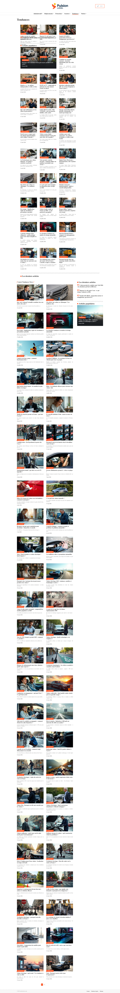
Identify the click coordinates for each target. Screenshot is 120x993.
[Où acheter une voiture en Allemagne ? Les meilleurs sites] (28, 178)
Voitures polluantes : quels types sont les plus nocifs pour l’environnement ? (29, 834)
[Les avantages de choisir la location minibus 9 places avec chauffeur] (59, 907)
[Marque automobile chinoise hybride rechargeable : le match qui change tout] (67, 103)
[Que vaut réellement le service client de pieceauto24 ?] (28, 103)
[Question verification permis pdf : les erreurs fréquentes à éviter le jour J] (67, 79)
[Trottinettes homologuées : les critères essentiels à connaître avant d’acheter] (59, 655)
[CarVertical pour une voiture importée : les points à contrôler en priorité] (28, 153)
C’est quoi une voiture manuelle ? (55, 498)
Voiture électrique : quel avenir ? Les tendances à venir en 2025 (30, 974)
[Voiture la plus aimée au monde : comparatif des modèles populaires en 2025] (30, 599)
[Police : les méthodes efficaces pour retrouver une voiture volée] (59, 376)
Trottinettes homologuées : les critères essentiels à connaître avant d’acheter (59, 666)
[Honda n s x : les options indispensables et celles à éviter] (28, 79)
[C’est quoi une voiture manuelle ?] (59, 489)
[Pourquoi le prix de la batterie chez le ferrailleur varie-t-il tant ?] (59, 432)
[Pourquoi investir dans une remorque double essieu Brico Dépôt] (67, 253)
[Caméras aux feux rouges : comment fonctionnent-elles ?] (30, 348)
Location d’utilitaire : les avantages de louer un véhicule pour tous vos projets (59, 359)
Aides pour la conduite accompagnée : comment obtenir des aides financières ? (30, 722)
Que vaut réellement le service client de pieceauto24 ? (28, 110)
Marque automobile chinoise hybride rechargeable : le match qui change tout (67, 111)
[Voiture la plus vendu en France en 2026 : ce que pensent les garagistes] (48, 203)
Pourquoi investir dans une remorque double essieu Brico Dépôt (67, 261)
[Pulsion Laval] (60, 6)
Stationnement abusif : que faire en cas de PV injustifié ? (29, 471)
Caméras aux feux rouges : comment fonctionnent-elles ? (27, 359)
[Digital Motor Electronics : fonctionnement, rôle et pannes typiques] (67, 153)
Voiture (23, 33)
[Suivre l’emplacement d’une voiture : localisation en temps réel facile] (30, 851)
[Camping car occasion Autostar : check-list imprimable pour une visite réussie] (67, 53)
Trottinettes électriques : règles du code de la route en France (29, 778)
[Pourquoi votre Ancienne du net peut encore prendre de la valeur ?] (30, 571)
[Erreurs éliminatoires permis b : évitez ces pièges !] (59, 460)
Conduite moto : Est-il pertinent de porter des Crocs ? (29, 443)
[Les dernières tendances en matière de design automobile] (48, 227)
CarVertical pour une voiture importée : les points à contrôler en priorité (28, 161)
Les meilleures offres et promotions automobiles (59, 554)
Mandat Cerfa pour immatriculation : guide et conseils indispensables (66, 186)
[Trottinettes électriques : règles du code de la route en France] (30, 767)
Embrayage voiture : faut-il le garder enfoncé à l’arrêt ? (58, 750)
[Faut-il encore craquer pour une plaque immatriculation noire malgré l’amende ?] (28, 128)
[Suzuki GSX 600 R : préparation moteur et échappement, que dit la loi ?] (67, 30)
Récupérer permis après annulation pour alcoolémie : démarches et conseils (28, 527)
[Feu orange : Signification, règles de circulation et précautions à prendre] (28, 203)
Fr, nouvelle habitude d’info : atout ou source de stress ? (59, 415)
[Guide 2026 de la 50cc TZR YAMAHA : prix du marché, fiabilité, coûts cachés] (48, 103)
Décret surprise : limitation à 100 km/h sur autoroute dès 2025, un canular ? (57, 722)
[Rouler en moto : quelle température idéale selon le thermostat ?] (59, 767)
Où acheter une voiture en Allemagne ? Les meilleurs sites (27, 186)
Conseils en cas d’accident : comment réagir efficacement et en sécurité (29, 750)
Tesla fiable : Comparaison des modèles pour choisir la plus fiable (29, 946)
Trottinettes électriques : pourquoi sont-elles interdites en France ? (29, 918)
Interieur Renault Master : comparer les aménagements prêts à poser (66, 235)
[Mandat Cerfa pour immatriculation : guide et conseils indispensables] (67, 178)
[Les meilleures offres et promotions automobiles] (59, 544)
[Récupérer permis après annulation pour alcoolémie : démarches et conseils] (30, 516)
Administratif (25, 131)
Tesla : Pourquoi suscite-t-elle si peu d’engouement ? (55, 974)
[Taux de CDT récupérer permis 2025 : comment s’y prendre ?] (30, 627)
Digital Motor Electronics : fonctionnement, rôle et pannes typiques (67, 161)
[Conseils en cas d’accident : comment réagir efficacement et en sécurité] (30, 739)
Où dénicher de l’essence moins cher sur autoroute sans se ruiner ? (28, 261)
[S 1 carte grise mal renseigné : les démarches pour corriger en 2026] (48, 178)
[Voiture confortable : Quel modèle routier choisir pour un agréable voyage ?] (59, 683)
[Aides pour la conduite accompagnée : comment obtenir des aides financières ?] (30, 711)
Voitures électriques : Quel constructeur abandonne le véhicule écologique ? (57, 806)
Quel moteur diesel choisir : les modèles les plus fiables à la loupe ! (29, 387)
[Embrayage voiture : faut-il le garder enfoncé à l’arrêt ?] (59, 739)
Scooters (62, 33)
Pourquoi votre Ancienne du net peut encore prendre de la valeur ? (37, 63)
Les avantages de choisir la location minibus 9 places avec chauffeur (58, 918)
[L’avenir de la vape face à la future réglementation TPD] (59, 599)
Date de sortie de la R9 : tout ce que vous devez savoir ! (58, 946)
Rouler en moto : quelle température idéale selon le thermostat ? (59, 778)
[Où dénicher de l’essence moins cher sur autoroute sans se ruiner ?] (28, 253)
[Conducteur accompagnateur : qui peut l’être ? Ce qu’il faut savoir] (30, 683)
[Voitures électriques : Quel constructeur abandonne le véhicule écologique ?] (59, 795)
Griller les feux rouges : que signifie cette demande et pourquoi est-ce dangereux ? (57, 890)
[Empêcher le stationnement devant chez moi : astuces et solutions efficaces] (30, 879)
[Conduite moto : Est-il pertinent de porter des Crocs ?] (30, 432)
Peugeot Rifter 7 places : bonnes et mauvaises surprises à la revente (67, 210)
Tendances (43, 56)
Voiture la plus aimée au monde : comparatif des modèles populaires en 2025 (30, 610)
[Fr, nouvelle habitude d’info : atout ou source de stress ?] (59, 404)
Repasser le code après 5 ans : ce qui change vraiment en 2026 (39, 34)
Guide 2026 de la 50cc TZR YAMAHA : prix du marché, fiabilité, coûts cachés (47, 111)
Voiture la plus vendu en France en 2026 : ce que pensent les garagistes (46, 210)
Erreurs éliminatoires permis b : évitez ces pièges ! (59, 471)
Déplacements (44, 33)
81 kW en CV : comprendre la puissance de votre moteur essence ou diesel (48, 86)
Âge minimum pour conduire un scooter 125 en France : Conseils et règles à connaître (47, 261)
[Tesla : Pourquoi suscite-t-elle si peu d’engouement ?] (59, 963)
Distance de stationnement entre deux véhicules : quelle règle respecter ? (30, 666)
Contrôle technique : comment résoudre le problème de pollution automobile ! (57, 527)
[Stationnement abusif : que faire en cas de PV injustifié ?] (30, 460)
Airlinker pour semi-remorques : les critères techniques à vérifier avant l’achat (66, 136)
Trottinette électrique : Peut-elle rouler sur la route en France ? (58, 862)
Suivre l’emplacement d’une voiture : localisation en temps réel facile (30, 862)
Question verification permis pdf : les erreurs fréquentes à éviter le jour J (67, 86)
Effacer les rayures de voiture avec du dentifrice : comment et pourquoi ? (30, 499)
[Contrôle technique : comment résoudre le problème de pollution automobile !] (59, 516)
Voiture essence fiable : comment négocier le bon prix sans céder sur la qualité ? (48, 135)
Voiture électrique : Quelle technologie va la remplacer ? (58, 638)
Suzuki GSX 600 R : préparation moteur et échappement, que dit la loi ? (67, 37)
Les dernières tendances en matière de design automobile (48, 234)
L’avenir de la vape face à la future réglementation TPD (55, 610)
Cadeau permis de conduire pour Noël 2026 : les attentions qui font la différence (37, 29)
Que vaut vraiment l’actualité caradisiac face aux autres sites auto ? (30, 303)
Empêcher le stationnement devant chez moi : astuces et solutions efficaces (29, 890)
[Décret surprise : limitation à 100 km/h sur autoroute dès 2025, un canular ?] (59, 711)
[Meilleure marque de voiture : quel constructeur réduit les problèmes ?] (59, 823)
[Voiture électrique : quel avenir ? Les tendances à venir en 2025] (30, 963)
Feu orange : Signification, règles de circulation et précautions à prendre (27, 210)
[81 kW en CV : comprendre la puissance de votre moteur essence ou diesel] (48, 79)
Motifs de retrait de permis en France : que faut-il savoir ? (30, 415)
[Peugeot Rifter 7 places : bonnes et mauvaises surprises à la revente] (67, 203)
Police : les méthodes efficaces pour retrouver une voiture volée (59, 387)
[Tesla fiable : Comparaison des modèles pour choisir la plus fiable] (30, 935)
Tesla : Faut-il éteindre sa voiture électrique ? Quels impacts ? (29, 555)
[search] (98, 6)
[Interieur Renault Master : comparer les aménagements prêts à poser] (67, 227)
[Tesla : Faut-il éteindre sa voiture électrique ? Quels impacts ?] (30, 544)
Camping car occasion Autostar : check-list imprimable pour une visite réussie (66, 61)
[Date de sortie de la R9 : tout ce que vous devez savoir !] (59, 935)
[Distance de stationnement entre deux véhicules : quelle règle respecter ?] (30, 655)
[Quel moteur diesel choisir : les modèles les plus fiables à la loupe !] (30, 376)
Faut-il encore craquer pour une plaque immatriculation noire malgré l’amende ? (27, 135)
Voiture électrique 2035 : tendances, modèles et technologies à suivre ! (58, 582)
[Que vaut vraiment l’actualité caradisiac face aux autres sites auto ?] (48, 53)
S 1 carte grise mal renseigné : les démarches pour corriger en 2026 (48, 186)
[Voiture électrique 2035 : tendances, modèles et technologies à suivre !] (59, 571)
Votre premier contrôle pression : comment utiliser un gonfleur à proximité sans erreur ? (48, 162)
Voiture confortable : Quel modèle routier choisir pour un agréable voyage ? (59, 694)
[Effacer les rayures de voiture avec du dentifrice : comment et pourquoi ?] (30, 489)
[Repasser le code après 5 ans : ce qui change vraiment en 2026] (48, 30)
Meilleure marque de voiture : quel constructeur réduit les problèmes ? (59, 834)
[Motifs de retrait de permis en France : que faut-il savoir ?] (30, 404)
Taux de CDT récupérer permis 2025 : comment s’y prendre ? (30, 638)
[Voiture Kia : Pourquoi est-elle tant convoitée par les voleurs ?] (30, 795)
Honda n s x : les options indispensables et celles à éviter (28, 86)
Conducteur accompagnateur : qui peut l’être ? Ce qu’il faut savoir (29, 694)
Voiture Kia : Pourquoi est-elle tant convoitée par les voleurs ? (30, 806)
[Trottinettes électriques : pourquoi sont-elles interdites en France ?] (30, 907)
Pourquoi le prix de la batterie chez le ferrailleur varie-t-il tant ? (59, 443)
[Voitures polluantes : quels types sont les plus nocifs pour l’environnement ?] (30, 823)
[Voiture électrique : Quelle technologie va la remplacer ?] (59, 627)
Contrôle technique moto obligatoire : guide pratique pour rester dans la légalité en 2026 (28, 236)
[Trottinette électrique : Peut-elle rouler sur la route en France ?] (59, 851)
